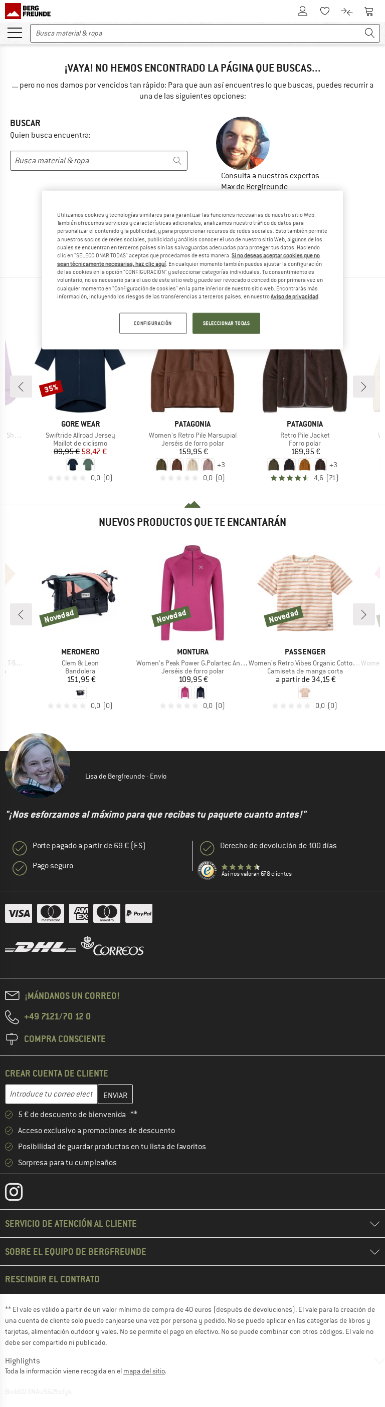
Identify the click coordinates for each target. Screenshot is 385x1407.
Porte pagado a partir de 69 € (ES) (89, 846)
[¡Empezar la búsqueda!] (370, 33)
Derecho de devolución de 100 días (278, 846)
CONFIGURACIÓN (152, 323)
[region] (192, 269)
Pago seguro (53, 866)
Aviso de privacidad (294, 296)
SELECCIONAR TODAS (226, 323)
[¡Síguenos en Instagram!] (21, 1194)
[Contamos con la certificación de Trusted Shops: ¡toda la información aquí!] (208, 871)
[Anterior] (21, 387)
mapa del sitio (144, 1370)
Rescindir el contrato (52, 1279)
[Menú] (15, 32)
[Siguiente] (364, 387)
